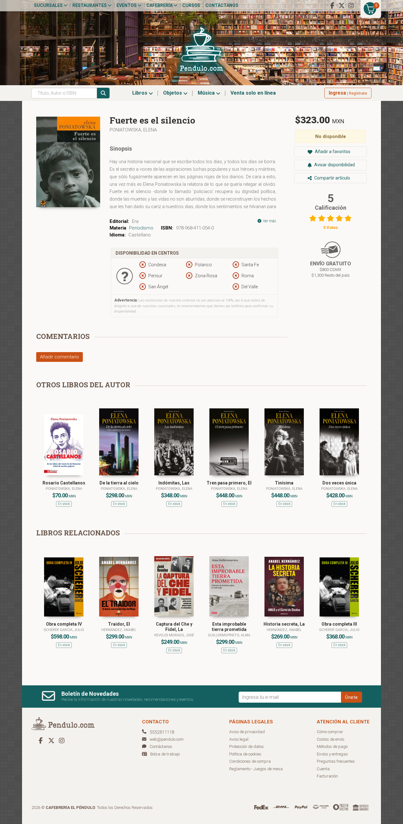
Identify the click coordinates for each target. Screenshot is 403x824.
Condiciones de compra (250, 761)
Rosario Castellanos (64, 482)
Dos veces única (339, 482)
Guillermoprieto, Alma (229, 635)
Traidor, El (119, 624)
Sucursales (49, 5)
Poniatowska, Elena (133, 130)
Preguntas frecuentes (336, 761)
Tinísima (284, 482)
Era (135, 221)
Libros (140, 93)
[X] (341, 5)
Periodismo (141, 228)
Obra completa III (339, 624)
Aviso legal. (239, 739)
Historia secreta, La (284, 624)
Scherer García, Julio (64, 630)
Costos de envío (330, 739)
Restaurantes (90, 5)
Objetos (173, 93)
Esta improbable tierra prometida (229, 627)
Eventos (127, 5)
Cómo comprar (330, 731)
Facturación (327, 776)
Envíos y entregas (332, 754)
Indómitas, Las (174, 482)
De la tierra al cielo (119, 482)
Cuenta (323, 768)
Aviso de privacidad (247, 731)
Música (207, 93)
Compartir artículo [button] (331, 177)
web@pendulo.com (167, 739)
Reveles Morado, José (174, 635)
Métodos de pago (332, 746)
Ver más (269, 221)
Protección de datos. (247, 746)
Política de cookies (245, 754)
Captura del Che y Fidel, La (174, 627)
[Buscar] (103, 93)
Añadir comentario (59, 357)
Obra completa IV (64, 624)
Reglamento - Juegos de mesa (256, 768)
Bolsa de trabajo (165, 754)
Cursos (191, 5)
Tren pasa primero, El (229, 482)
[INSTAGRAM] (351, 5)
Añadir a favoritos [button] (332, 151)
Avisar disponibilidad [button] (334, 164)
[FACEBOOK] (332, 5)
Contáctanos (221, 5)
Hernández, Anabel (118, 630)
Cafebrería (159, 5)
